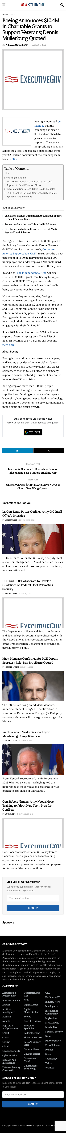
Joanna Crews (11, 594)
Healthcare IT (52, 997)
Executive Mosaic (24, 1125)
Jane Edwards (11, 520)
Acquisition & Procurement (9, 994)
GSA (47, 992)
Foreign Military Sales (32, 1043)
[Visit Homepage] (33, 5)
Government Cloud (30, 1060)
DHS (26, 1000)
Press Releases (52, 1045)
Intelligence (51, 1006)
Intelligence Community (51, 1012)
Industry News (52, 1001)
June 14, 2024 (27, 667)
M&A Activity (52, 1022)
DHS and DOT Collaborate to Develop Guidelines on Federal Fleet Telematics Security (27, 585)
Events (27, 1016)
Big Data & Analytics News (10, 1027)
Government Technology (30, 1067)
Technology (51, 1058)
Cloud (5, 1046)
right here (8, 344)
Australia (6, 1016)
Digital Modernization (31, 1010)
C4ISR (5, 1032)
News (13, 14)
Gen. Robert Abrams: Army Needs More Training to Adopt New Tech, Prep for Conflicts (28, 805)
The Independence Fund (32, 272)
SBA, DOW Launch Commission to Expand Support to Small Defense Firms (29, 183)
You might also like (16, 177)
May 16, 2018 (25, 594)
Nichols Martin (12, 667)
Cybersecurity (9, 1055)
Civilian (6, 1041)
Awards (6, 1021)
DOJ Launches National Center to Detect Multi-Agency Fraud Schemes (32, 194)
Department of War (32, 994)
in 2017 (13, 159)
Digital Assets (31, 1004)
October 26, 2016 (26, 814)
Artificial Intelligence (8, 1010)
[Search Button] (62, 5)
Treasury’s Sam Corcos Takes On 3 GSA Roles (31, 188)
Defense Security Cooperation (11, 1069)
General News (31, 1049)
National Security (54, 1031)
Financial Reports (33, 1037)
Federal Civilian (32, 1032)
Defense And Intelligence (9, 1061)
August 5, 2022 (39, 45)
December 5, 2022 (27, 520)
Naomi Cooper (11, 741)
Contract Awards (11, 1050)
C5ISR (5, 1037)
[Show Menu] (3, 5)
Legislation (51, 1018)
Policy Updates (53, 1040)
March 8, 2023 (26, 741)
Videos (48, 1063)
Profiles (49, 1049)
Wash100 (49, 1067)
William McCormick (16, 45)
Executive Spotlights (29, 1027)
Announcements (11, 1000)
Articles (6, 1004)
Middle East (51, 1027)
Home (5, 14)
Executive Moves (32, 1021)
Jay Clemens (10, 814)
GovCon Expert (32, 1053)
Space (48, 1054)
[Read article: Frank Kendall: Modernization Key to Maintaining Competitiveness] (33, 759)
